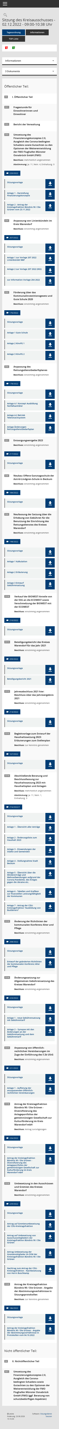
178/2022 (13, 383)
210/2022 (13, 620)
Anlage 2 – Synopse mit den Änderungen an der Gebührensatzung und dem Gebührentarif (20, 1033)
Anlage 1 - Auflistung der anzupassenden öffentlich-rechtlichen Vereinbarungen (21, 1090)
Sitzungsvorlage (15, 182)
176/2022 (13, 312)
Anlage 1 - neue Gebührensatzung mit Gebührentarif (23, 1019)
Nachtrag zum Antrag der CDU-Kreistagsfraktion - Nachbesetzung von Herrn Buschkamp (24, 1270)
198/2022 (13, 541)
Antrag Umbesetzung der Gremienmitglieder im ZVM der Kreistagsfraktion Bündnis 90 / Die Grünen (24, 1255)
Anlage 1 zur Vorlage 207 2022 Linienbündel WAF (21, 258)
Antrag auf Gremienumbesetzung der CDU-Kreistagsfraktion (23, 1225)
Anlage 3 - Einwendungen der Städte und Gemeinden (21, 850)
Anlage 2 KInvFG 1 (15, 343)
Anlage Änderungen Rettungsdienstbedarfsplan (20, 428)
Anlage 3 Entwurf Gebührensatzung (16, 584)
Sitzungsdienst (46, 1415)
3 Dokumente (12, 71)
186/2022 (13, 1308)
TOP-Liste (13, 38)
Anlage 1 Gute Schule (17, 333)
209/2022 (13, 659)
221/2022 (13, 1068)
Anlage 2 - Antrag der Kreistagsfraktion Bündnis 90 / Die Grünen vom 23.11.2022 (24, 207)
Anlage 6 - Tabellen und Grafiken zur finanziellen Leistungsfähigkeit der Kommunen (24, 893)
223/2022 (13, 998)
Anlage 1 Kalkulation (17, 561)
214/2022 (13, 712)
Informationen (37, 32)
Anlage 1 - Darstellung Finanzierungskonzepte (18, 194)
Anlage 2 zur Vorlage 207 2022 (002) (24, 269)
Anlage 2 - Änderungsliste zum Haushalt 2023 (22, 838)
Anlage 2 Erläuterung (17, 572)
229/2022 (13, 1203)
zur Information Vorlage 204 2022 (23, 280)
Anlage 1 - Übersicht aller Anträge (23, 827)
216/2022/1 (14, 807)
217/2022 (13, 454)
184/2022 (13, 492)
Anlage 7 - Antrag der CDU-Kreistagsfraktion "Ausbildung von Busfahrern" (24, 907)
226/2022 (13, 1138)
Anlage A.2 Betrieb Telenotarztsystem (16, 416)
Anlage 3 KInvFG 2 (15, 354)
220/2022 (13, 173)
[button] (50, 183)
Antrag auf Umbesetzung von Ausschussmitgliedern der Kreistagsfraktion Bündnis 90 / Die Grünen (24, 1239)
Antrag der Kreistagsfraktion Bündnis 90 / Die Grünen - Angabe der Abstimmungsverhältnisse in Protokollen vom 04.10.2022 (23, 1331)
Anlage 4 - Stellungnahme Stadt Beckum (22, 862)
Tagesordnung (14, 32)
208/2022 (13, 941)
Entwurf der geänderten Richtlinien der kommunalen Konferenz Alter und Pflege (24, 964)
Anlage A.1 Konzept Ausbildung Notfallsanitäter (22, 404)
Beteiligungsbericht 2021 (19, 679)
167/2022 (13, 754)
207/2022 (13, 237)
